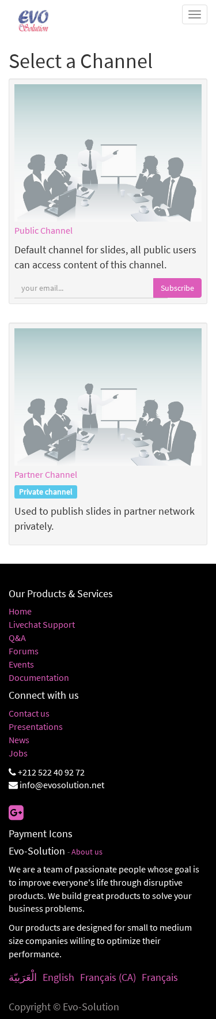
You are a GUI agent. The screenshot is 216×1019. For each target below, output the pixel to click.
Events (21, 664)
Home (20, 611)
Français (160, 977)
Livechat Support (42, 624)
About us (87, 852)
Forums (24, 651)
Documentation (39, 677)
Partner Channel (45, 474)
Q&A (17, 637)
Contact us (29, 713)
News (19, 739)
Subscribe (177, 288)
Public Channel (43, 230)
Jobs (18, 753)
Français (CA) (108, 977)
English (58, 977)
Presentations (36, 726)
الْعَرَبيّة (23, 977)
